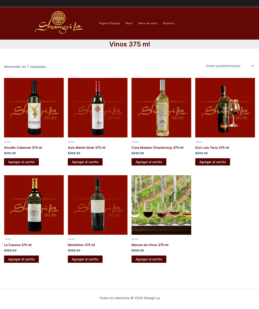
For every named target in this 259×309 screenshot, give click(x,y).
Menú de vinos (147, 23)
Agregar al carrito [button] (21, 162)
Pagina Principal (109, 23)
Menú (129, 23)
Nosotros (168, 23)
